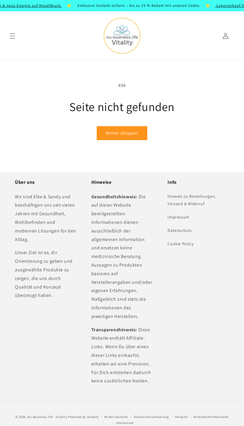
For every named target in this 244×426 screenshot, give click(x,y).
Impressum (178, 217)
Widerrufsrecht (116, 417)
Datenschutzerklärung (151, 417)
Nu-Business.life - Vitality (47, 417)
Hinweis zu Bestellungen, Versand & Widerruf (192, 200)
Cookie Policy (180, 243)
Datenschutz (180, 230)
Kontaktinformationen (211, 417)
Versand (181, 417)
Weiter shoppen (122, 133)
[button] (12, 35)
